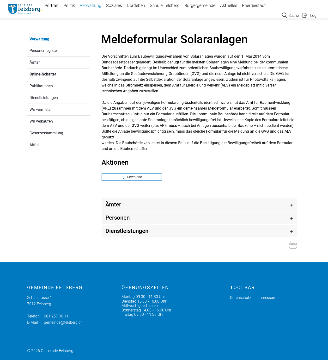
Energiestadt (254, 5)
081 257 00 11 (56, 316)
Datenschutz (240, 297)
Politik (69, 5)
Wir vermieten (41, 109)
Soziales (114, 5)
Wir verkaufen (41, 121)
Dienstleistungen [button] (126, 231)
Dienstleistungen (44, 97)
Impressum (266, 297)
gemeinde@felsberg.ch (63, 322)
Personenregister (44, 50)
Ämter (35, 62)
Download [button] (134, 177)
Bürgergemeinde (199, 5)
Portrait (51, 5)
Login (315, 15)
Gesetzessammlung (46, 133)
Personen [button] (117, 217)
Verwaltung (90, 5)
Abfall (35, 145)
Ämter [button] (113, 204)
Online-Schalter (54, 74)
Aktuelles (228, 5)
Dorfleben (136, 5)
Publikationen (41, 86)
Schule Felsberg (165, 5)
